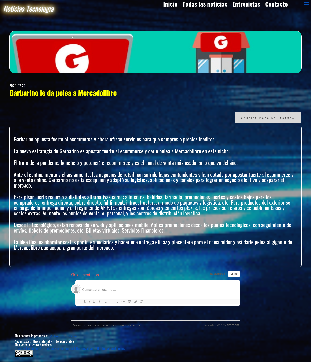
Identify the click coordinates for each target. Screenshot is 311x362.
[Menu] (307, 4)
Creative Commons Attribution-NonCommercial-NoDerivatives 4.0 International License (70, 348)
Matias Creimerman (64, 336)
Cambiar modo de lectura (268, 118)
